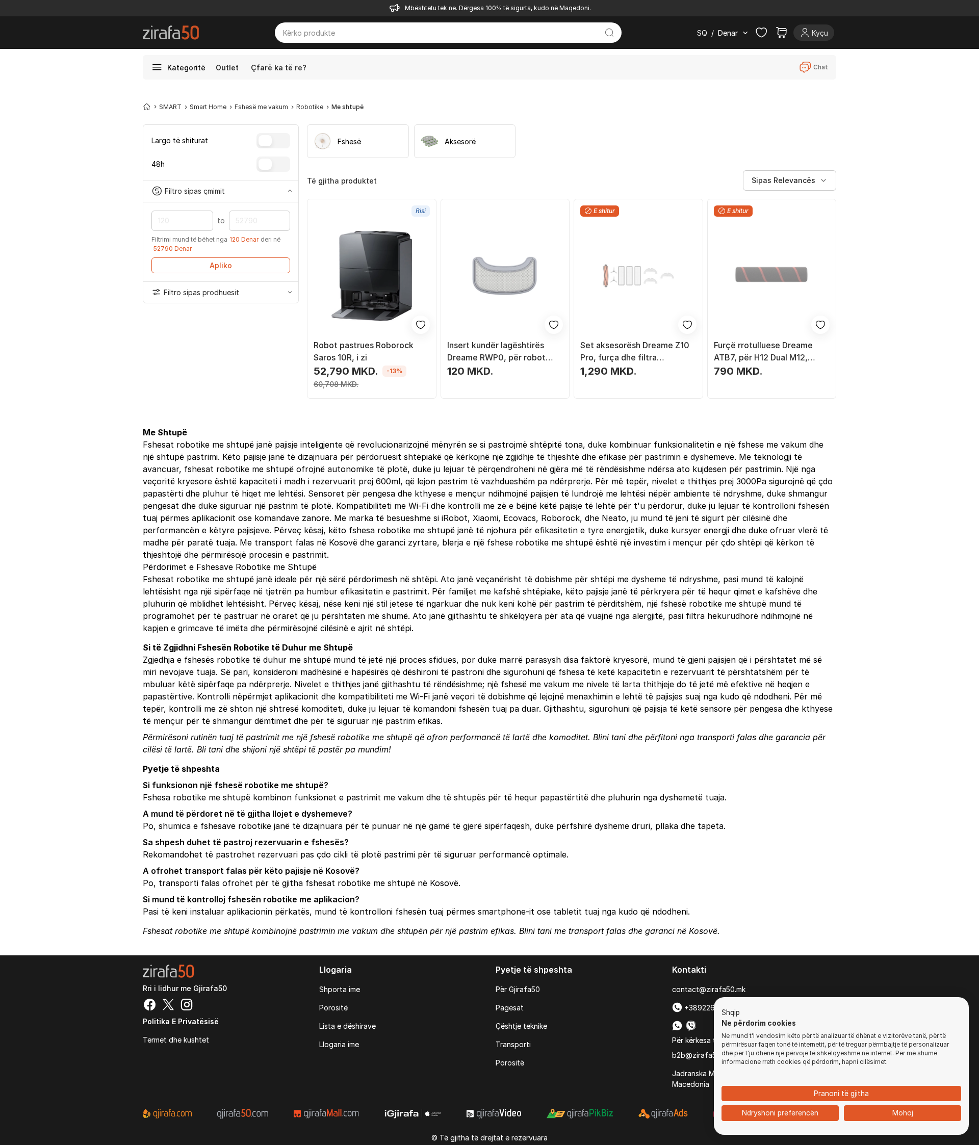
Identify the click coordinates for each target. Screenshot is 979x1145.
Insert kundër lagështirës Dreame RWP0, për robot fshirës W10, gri (496, 351)
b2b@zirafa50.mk (702, 1055)
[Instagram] (186, 1006)
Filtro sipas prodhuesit (201, 292)
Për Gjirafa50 (518, 989)
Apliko (221, 265)
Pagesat (510, 1007)
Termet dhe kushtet (176, 1039)
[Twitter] (168, 1006)
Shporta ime (339, 989)
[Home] (147, 106)
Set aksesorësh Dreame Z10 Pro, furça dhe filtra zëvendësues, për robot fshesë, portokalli (634, 351)
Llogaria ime (339, 1044)
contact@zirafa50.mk (708, 989)
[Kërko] (609, 33)
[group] (358, 141)
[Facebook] (150, 1006)
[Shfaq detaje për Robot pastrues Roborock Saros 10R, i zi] (372, 276)
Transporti (513, 1044)
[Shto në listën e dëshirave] (420, 325)
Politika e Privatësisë (181, 1021)
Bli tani (210, 749)
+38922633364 (709, 1007)
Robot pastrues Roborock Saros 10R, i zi (364, 351)
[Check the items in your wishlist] (761, 32)
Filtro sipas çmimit (195, 191)
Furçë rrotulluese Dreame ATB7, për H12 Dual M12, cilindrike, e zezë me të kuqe (770, 351)
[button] (731, 1013)
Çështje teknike (521, 1026)
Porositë (333, 1007)
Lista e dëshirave (347, 1026)
